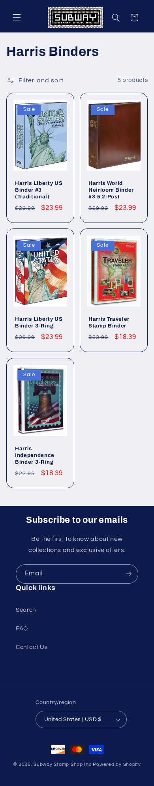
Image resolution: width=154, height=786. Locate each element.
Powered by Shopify (117, 764)
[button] (17, 17)
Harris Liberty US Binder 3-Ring (38, 322)
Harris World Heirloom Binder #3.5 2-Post (111, 190)
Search (26, 610)
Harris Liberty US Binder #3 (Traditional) (38, 190)
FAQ (22, 629)
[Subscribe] (129, 574)
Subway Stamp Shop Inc (63, 764)
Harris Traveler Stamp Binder (109, 322)
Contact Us (31, 647)
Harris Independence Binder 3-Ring (34, 455)
